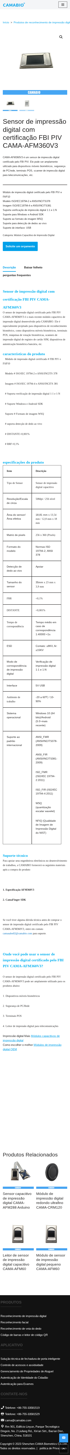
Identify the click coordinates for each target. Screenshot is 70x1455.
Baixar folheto (33, 267)
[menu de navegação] (62, 4)
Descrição (9, 267)
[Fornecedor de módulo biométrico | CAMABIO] (14, 5)
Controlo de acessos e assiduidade (22, 1365)
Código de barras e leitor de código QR (24, 1334)
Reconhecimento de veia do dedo (21, 1328)
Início (6, 22)
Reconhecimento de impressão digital (23, 1316)
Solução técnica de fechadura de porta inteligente (30, 1358)
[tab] (9, 268)
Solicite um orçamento (20, 246)
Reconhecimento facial (14, 1322)
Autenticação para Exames (17, 1383)
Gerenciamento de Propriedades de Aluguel (27, 1371)
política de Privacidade (53, 1448)
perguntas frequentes (17, 275)
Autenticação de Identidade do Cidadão (24, 1377)
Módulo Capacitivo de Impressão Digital (34, 235)
